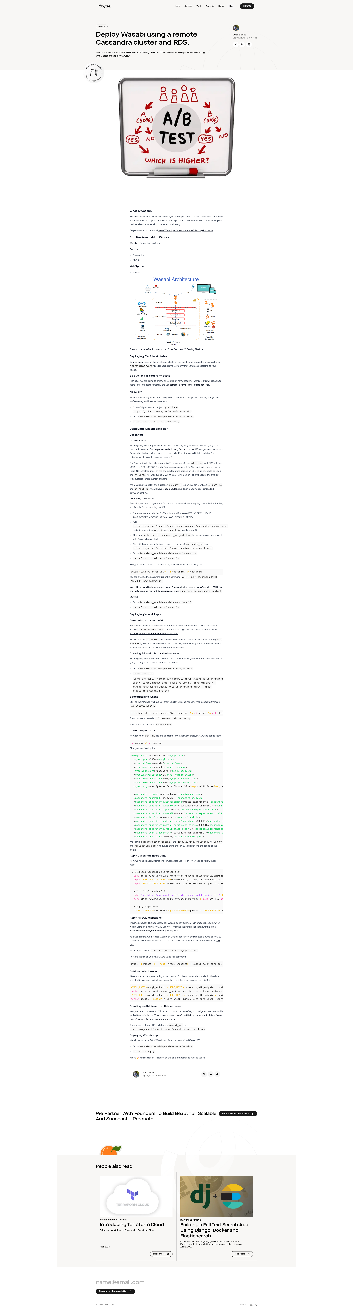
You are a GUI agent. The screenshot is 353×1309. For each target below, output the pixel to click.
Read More (163, 1254)
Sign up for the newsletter (113, 1291)
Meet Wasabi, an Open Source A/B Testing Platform (185, 230)
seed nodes (171, 488)
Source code (137, 361)
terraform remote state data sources (189, 384)
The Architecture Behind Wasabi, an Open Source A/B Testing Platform (167, 349)
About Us (210, 6)
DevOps (101, 26)
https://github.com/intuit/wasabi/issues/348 (154, 930)
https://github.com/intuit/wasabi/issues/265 (154, 633)
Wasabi (133, 243)
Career (221, 6)
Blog (231, 6)
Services (188, 6)
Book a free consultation (235, 1114)
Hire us (247, 6)
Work (198, 6)
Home (177, 6)
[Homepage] (105, 6)
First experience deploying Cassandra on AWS (174, 449)
